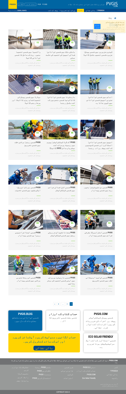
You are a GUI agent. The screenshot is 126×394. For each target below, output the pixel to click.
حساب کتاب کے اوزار (85, 371)
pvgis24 (13, 4)
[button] (67, 10)
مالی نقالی (44, 348)
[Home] (115, 18)
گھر (116, 367)
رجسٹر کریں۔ (30, 4)
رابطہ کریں (23, 377)
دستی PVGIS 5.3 (89, 367)
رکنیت (115, 378)
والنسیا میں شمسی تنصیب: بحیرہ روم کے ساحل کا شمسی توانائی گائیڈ (28, 55)
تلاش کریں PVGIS (44, 371)
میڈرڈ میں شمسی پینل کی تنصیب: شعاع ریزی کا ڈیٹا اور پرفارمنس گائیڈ (26, 100)
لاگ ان (21, 4)
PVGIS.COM (91, 374)
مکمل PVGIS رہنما (43, 367)
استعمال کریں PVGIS (41, 378)
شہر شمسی (68, 367)
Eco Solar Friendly (88, 378)
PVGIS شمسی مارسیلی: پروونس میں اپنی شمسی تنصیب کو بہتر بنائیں (61, 280)
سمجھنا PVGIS (45, 374)
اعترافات (68, 378)
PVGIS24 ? (114, 371)
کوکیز (70, 374)
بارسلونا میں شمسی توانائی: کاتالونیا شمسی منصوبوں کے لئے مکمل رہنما (61, 100)
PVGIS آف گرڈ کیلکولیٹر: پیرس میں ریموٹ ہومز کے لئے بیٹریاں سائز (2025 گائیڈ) (61, 145)
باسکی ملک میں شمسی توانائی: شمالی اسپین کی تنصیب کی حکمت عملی (60, 55)
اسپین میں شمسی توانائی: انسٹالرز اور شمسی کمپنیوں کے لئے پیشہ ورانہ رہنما (99, 145)
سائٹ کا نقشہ (22, 381)
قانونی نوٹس (67, 371)
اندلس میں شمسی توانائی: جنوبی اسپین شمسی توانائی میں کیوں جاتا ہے (99, 100)
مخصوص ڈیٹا (23, 374)
